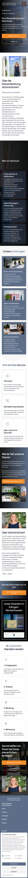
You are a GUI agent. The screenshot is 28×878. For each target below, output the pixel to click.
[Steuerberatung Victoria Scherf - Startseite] (7, 573)
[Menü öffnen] (24, 4)
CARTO (22, 637)
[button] (14, 635)
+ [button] (5, 634)
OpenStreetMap (12, 637)
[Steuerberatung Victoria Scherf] (9, 4)
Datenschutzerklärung (7, 875)
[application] (14, 635)
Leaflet (6, 637)
